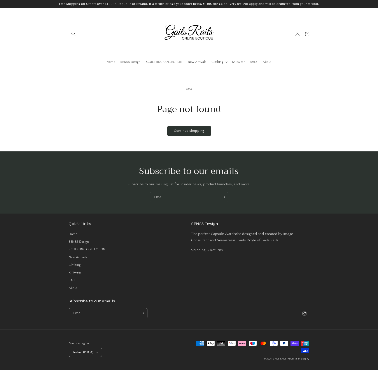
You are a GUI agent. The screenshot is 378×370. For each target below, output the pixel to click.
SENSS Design (79, 242)
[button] (73, 34)
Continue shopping (189, 131)
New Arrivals (78, 257)
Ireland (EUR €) (83, 352)
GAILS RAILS (280, 359)
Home (73, 234)
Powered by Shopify (298, 359)
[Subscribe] (223, 197)
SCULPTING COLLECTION (87, 249)
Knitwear (75, 272)
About (73, 288)
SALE (72, 280)
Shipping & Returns (207, 250)
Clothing (75, 265)
